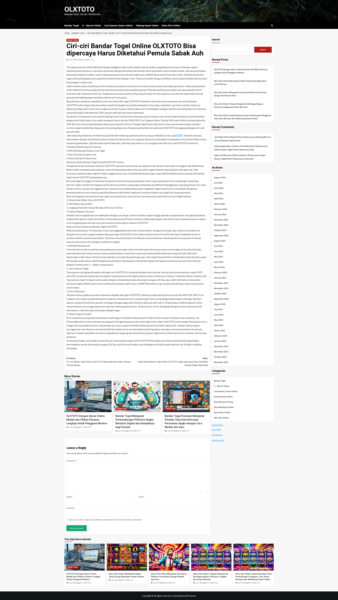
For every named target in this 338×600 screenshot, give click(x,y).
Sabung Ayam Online (147, 25)
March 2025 (219, 267)
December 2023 (221, 346)
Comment (71, 460)
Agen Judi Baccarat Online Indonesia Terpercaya (236, 155)
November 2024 (221, 288)
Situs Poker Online (222, 412)
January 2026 (220, 214)
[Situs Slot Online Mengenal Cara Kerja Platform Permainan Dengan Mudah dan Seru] (169, 557)
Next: (173, 361)
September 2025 (221, 235)
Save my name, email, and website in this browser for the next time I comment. (105, 519)
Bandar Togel (71, 25)
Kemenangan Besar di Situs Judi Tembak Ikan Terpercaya (239, 146)
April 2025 (218, 262)
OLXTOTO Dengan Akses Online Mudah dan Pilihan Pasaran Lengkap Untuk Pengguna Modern (86, 419)
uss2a (71, 60)
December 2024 (221, 283)
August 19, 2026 (208, 583)
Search (216, 39)
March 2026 (219, 204)
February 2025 (220, 272)
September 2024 (221, 299)
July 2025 (218, 246)
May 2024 (218, 320)
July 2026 (218, 183)
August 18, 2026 (251, 583)
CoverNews (177, 595)
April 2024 (218, 325)
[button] (272, 25)
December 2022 (221, 362)
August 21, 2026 (82, 427)
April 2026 (218, 198)
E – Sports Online (91, 25)
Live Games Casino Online (118, 25)
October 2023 (220, 357)
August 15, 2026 (131, 431)
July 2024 (218, 309)
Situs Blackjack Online (224, 407)
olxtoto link (217, 435)
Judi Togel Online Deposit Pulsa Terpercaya (233, 137)
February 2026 (220, 209)
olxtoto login (217, 425)
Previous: (98, 361)
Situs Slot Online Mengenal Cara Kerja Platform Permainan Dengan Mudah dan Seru (240, 94)
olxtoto (79, 9)
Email (142, 496)
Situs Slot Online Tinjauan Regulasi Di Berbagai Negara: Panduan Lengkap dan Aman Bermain (238, 105)
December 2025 (221, 220)
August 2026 (220, 177)
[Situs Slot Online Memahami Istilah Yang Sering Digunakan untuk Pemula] (127, 557)
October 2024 (220, 293)
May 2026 (218, 193)
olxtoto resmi (218, 440)
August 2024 (220, 304)
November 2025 (221, 225)
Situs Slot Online (171, 25)
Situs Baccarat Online (223, 402)
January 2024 (220, 341)
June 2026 (218, 188)
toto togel (216, 429)
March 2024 (219, 330)
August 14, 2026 (180, 431)
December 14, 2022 (83, 60)
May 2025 (218, 257)
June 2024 (218, 315)
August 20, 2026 (166, 583)
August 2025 (220, 241)
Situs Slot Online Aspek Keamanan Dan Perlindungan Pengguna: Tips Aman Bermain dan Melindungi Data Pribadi (242, 117)
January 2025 (220, 278)
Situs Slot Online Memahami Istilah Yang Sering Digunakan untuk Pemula (240, 82)
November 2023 (221, 352)
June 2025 (218, 251)
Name (69, 496)
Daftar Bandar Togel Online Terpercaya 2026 (234, 150)
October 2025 (220, 230)
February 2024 (220, 336)
